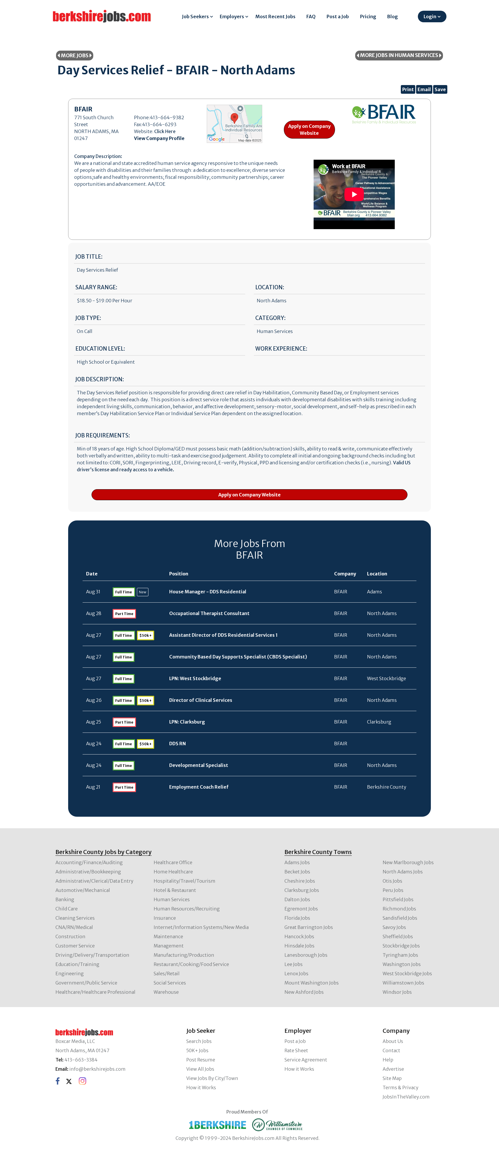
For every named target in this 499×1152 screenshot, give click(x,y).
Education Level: (100, 348)
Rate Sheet (296, 1050)
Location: (269, 287)
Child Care (66, 909)
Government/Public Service (86, 983)
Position (178, 574)
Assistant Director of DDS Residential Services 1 (223, 635)
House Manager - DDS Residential (207, 592)
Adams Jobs (297, 862)
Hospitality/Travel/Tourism (184, 881)
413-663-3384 (81, 1060)
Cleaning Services (75, 918)
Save (440, 89)
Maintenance (168, 936)
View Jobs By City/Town (212, 1078)
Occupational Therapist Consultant (209, 613)
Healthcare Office (173, 862)
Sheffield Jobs (398, 936)
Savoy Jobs (394, 927)
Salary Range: (96, 287)
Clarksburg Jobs (301, 890)
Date (92, 574)
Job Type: (88, 318)
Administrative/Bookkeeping (88, 872)
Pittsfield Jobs (398, 899)
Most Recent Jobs (275, 16)
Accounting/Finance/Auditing (89, 862)
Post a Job (338, 16)
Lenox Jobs (296, 973)
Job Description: (99, 379)
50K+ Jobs (197, 1050)
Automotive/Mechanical (82, 890)
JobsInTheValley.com (406, 1097)
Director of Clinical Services (200, 700)
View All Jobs (200, 1069)
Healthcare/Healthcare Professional (95, 992)
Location (377, 574)
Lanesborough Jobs (305, 955)
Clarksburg (379, 722)
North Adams (382, 613)
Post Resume (200, 1060)
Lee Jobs (293, 964)
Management (169, 946)
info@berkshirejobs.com (97, 1069)
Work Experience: (281, 348)
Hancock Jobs (299, 936)
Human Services (172, 899)
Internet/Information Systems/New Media (201, 927)
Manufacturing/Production (184, 955)
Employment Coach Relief (199, 787)
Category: (270, 318)
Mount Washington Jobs (311, 983)
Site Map (392, 1078)
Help (388, 1060)
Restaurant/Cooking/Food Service (191, 964)
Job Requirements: (102, 435)
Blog (392, 16)
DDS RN (177, 743)
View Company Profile (159, 138)
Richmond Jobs (399, 909)
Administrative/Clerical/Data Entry (94, 881)
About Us (393, 1041)
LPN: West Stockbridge (195, 678)
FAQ (311, 16)
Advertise (393, 1069)
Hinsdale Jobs (299, 946)
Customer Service (75, 946)
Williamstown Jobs (403, 983)
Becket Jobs (297, 872)
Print (408, 89)
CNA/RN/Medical (74, 927)
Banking (64, 899)
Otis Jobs (392, 881)
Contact (391, 1050)
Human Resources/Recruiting (187, 909)
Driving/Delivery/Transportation (92, 955)
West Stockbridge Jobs (407, 973)
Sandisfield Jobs (400, 918)
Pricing (368, 16)
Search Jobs (199, 1041)
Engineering (69, 973)
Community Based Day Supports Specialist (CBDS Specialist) (238, 657)
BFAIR (340, 592)
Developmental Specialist (198, 765)
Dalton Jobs (297, 899)
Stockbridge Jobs (401, 946)
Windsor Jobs (397, 992)
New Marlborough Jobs (408, 862)
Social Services (170, 983)
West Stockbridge (386, 678)
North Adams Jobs (403, 872)
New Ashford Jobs (304, 992)
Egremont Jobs (301, 909)
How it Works (201, 1087)
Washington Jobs (402, 964)
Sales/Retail (167, 973)
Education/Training (77, 964)
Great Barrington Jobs (308, 927)
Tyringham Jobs (400, 955)
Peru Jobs (393, 890)
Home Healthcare (173, 872)
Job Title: (89, 256)
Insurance (165, 918)
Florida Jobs (297, 918)
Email (424, 89)
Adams (374, 592)
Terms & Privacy (400, 1087)
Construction (70, 936)
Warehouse (166, 992)
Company (345, 574)
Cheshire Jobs (299, 881)
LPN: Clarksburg (187, 722)
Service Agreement (305, 1060)
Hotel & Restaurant (175, 890)
